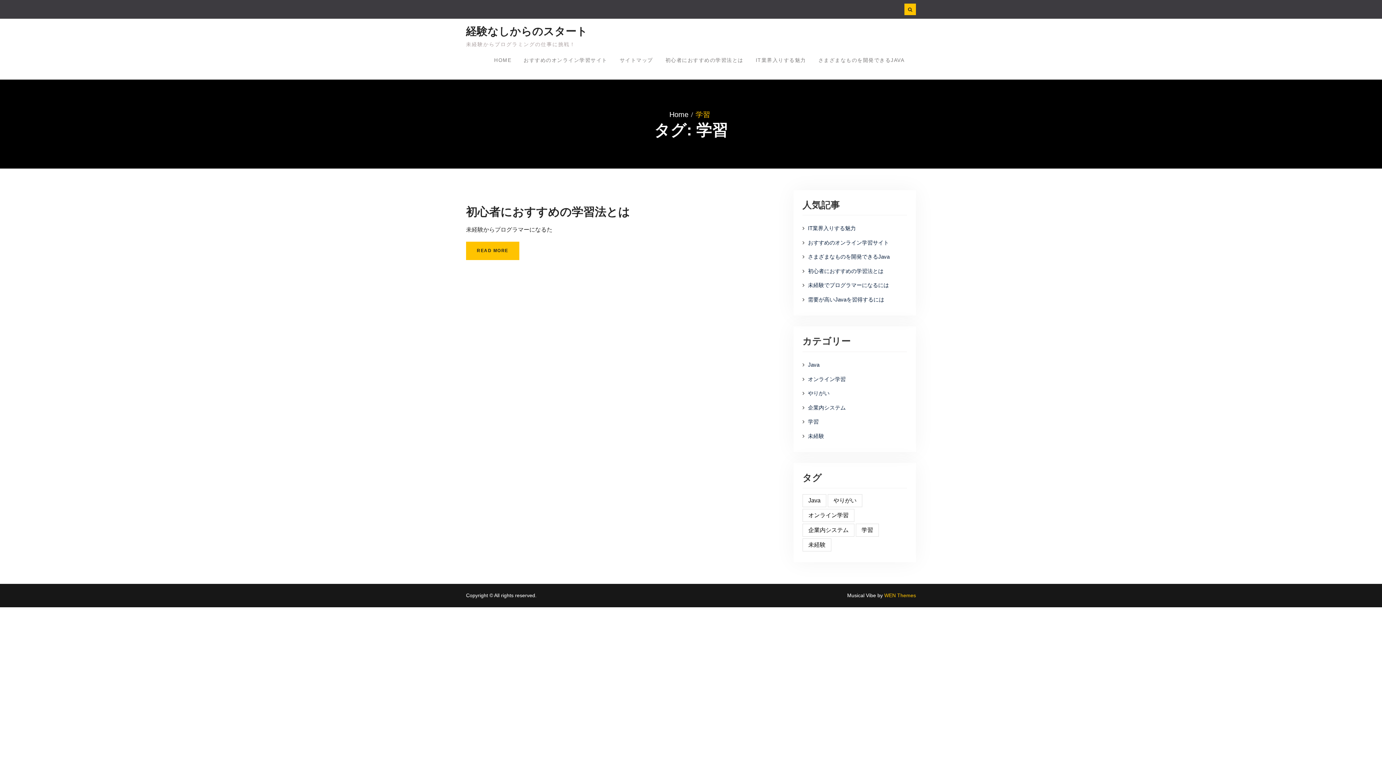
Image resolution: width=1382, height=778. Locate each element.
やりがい (819, 393)
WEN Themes (900, 595)
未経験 (816, 436)
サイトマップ (636, 60)
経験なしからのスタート (527, 31)
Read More (493, 250)
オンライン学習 (827, 379)
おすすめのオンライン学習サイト (566, 60)
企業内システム (827, 407)
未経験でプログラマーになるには (848, 285)
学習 (813, 422)
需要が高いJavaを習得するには (846, 299)
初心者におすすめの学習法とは (704, 60)
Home (502, 60)
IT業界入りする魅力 (781, 60)
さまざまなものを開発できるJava (861, 60)
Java (813, 365)
